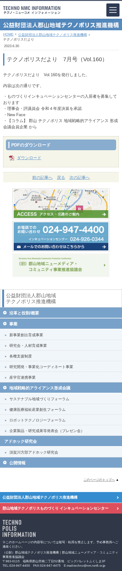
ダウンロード (29, 157)
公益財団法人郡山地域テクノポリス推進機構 (52, 35)
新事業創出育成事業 (26, 335)
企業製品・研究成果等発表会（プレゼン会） (46, 431)
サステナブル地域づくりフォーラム (39, 399)
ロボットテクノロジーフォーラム (37, 420)
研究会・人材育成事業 (28, 345)
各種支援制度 (20, 356)
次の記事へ (79, 177)
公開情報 (17, 462)
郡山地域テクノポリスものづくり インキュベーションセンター (56, 508)
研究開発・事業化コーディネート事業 (41, 367)
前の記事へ (42, 177)
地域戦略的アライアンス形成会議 (39, 388)
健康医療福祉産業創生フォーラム (37, 409)
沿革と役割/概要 (24, 313)
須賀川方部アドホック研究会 (33, 452)
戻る (61, 177)
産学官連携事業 (22, 377)
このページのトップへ (99, 479)
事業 (13, 324)
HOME (8, 34)
